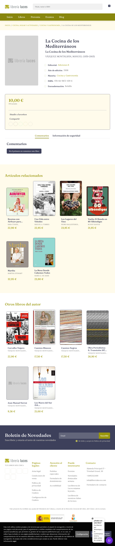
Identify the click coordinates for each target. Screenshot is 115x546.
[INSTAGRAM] (13, 470)
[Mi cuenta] (109, 6)
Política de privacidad (36, 484)
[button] (108, 6)
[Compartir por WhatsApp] (21, 124)
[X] (19, 470)
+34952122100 (92, 476)
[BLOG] (25, 470)
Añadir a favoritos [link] (18, 114)
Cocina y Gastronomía (50, 25)
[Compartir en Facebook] (11, 124)
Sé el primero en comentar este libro (24, 151)
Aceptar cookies (106, 534)
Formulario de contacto (96, 485)
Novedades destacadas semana (72, 478)
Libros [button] (21, 17)
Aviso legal (36, 471)
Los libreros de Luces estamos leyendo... (74, 488)
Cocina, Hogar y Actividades (25, 25)
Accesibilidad (55, 485)
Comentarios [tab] (42, 135)
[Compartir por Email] (25, 124)
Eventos (71, 471)
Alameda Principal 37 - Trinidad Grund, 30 (96, 469)
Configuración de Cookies (39, 498)
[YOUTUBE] (7, 476)
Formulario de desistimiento (56, 479)
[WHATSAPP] (13, 476)
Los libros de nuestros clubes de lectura (74, 498)
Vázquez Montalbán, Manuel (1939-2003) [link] (70, 56)
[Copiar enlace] (30, 124)
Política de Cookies (36, 491)
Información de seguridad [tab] (66, 135)
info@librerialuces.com (96, 480)
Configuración (82, 534)
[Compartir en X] (16, 124)
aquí (14, 541)
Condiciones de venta (38, 477)
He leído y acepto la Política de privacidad (94, 441)
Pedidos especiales (54, 472)
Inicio (7, 25)
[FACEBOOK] (7, 470)
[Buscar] (99, 7)
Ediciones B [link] (63, 65)
